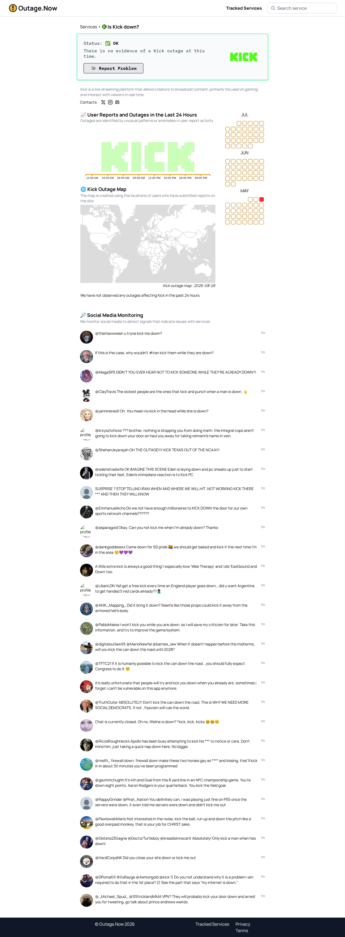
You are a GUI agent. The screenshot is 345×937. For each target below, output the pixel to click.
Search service (292, 8)
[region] (147, 244)
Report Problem (118, 68)
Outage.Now (37, 8)
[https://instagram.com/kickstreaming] (110, 102)
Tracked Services (244, 8)
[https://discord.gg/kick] (117, 102)
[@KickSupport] (103, 102)
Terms (242, 930)
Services (88, 27)
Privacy (243, 924)
